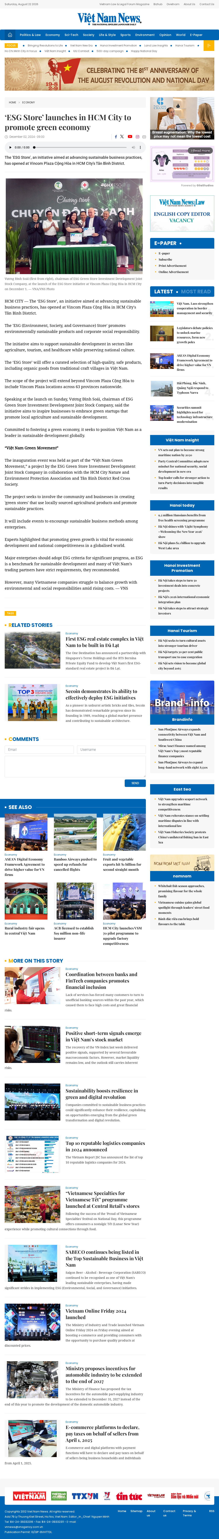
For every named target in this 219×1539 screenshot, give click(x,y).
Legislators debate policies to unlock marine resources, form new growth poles (195, 335)
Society (88, 35)
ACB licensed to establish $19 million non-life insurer (74, 933)
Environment (145, 35)
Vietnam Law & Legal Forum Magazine (124, 4)
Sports (125, 35)
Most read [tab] (196, 291)
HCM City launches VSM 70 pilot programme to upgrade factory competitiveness (122, 936)
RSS (211, 1511)
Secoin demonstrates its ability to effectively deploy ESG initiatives (101, 694)
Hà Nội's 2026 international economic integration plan (184, 599)
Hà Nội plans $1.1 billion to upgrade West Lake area (182, 545)
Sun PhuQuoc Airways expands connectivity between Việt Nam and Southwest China (182, 734)
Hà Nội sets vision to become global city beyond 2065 (182, 665)
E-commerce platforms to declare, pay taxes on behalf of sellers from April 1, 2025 (102, 1433)
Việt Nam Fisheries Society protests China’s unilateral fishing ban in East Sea (183, 837)
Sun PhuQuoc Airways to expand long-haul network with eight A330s (182, 764)
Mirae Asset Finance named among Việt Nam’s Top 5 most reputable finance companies (182, 751)
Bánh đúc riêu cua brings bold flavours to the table (178, 921)
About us (151, 1513)
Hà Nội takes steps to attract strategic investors (183, 610)
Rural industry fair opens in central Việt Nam (24, 930)
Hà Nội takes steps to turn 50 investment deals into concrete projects (179, 585)
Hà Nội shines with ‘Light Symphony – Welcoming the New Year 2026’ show (183, 531)
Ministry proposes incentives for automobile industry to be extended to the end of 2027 (104, 1374)
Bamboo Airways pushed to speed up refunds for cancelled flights (75, 864)
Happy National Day (144, 51)
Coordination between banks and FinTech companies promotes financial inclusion (101, 980)
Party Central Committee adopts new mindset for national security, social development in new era (183, 466)
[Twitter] (122, 137)
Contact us (169, 1513)
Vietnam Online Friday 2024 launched (96, 1313)
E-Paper (196, 35)
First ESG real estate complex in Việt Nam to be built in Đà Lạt (105, 641)
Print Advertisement (172, 266)
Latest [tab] (163, 291)
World (180, 35)
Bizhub (158, 4)
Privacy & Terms (189, 1513)
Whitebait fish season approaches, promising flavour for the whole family (181, 891)
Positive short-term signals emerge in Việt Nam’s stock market (103, 1036)
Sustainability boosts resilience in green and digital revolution (102, 1093)
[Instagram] (137, 136)
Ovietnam (173, 4)
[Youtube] (130, 136)
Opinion (165, 35)
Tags (10, 613)
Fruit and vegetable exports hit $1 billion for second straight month (122, 864)
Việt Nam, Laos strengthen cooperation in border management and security (195, 308)
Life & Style (107, 35)
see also (20, 807)
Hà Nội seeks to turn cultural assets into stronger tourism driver (182, 643)
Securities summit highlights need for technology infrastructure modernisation (195, 414)
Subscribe (165, 259)
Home (12, 102)
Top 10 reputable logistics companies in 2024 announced (105, 1146)
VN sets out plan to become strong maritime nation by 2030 (181, 452)
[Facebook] (116, 137)
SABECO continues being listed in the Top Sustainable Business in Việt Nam (104, 1258)
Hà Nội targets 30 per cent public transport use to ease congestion (180, 654)
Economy (53, 35)
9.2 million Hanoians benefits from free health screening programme (182, 517)
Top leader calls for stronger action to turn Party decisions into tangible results (184, 483)
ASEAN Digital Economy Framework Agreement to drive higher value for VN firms (25, 867)
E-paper (165, 243)
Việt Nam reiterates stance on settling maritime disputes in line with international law (183, 820)
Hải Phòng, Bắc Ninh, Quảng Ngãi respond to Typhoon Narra (192, 388)
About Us (189, 4)
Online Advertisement (174, 272)
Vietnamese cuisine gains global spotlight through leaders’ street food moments (183, 907)
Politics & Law (30, 35)
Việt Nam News (109, 19)
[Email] (144, 136)
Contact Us (207, 4)
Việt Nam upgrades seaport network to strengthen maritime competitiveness (182, 804)
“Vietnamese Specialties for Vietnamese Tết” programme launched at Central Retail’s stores (102, 1199)
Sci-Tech (71, 35)
